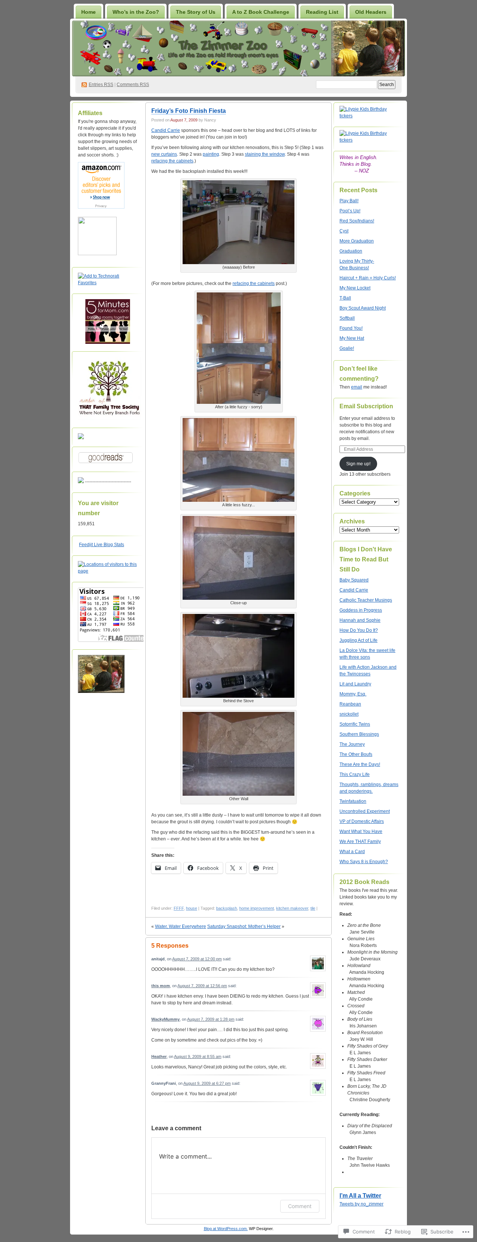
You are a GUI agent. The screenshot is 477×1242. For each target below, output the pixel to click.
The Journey (352, 744)
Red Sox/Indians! (356, 221)
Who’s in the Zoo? (136, 12)
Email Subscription (366, 406)
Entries (101, 84)
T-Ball (345, 298)
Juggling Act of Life (358, 640)
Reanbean (350, 704)
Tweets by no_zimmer (361, 1204)
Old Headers (370, 12)
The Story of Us (195, 12)
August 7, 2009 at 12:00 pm (197, 959)
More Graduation (356, 241)
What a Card (352, 851)
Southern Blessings (359, 734)
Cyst (343, 231)
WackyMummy (165, 1019)
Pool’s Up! (349, 210)
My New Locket (354, 288)
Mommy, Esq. (352, 694)
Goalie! (346, 348)
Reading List (322, 12)
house (191, 908)
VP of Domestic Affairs (361, 821)
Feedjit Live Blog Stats (101, 544)
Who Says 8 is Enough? (363, 861)
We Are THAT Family (360, 841)
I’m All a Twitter (360, 1195)
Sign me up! (358, 463)
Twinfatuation (352, 801)
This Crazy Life (354, 774)
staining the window (265, 154)
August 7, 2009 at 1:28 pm (210, 1019)
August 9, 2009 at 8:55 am (197, 1056)
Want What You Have (360, 831)
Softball (347, 318)
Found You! (351, 328)
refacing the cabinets (172, 161)
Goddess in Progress (360, 610)
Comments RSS (133, 84)
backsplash (226, 908)
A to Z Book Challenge (260, 12)
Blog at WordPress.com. (226, 1228)
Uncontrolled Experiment (364, 811)
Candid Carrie (165, 130)
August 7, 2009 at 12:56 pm (202, 985)
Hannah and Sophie (359, 620)
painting (211, 154)
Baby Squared (354, 580)
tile (312, 908)
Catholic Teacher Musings (365, 600)
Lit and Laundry (355, 684)
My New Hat (351, 338)
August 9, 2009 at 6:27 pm (207, 1083)
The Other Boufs (355, 754)
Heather (159, 1056)
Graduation (350, 251)
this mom (160, 985)
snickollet (348, 714)
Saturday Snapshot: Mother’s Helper (244, 926)
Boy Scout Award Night (362, 308)
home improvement (256, 908)
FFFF (179, 908)
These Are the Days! (359, 764)
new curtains (164, 154)
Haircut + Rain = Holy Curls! (367, 278)
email (356, 387)
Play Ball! (348, 200)
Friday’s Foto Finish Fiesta (188, 111)
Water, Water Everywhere (180, 926)
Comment (300, 1206)
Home (88, 12)
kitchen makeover (292, 908)
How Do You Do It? (358, 630)
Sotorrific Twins (354, 724)
